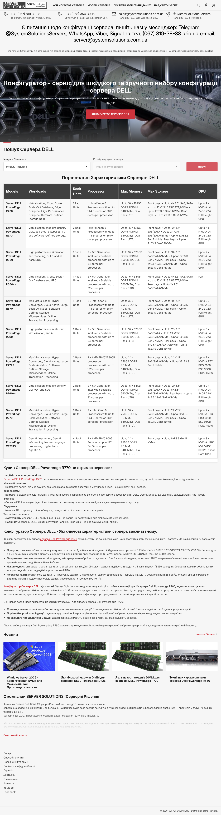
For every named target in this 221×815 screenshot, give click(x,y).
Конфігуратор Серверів (68, 5)
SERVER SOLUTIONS (179, 810)
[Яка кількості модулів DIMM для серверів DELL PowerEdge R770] (137, 656)
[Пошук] (198, 5)
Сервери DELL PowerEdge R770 (23, 479)
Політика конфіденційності (19, 766)
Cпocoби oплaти (13, 757)
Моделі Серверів (99, 5)
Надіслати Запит (165, 5)
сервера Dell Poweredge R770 (58, 539)
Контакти (8, 783)
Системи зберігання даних (132, 5)
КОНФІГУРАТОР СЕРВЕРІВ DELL (111, 114)
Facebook (9, 792)
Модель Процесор (14, 159)
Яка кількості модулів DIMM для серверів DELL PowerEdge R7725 (83, 679)
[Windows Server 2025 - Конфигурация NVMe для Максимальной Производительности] (29, 656)
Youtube (8, 787)
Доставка (9, 774)
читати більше (205, 634)
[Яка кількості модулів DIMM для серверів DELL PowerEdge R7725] (83, 656)
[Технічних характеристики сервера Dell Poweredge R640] (192, 656)
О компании (10, 779)
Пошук (202, 166)
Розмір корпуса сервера (108, 159)
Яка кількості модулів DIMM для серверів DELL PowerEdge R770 (137, 679)
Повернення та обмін (15, 761)
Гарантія (8, 770)
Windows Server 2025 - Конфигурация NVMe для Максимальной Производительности (24, 682)
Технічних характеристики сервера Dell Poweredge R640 (190, 679)
